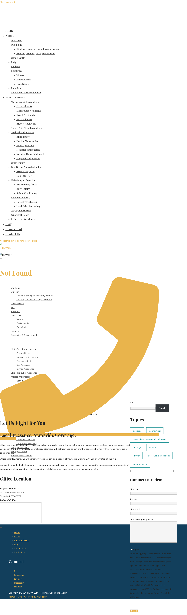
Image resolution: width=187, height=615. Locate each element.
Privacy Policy (29, 596)
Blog (16, 544)
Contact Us (19, 552)
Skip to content (7, 2)
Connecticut (20, 548)
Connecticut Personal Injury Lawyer (149, 439)
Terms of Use (15, 596)
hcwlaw (153, 447)
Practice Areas (21, 540)
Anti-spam (42, 596)
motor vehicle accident (159, 455)
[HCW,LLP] (6, 247)
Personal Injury (140, 464)
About (17, 536)
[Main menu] (1, 258)
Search (162, 408)
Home (17, 532)
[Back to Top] (1, 527)
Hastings (137, 447)
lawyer (136, 455)
